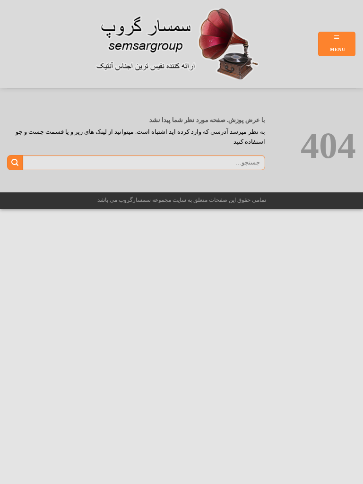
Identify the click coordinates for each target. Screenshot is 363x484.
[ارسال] (15, 162)
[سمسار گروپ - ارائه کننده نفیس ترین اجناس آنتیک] (182, 44)
